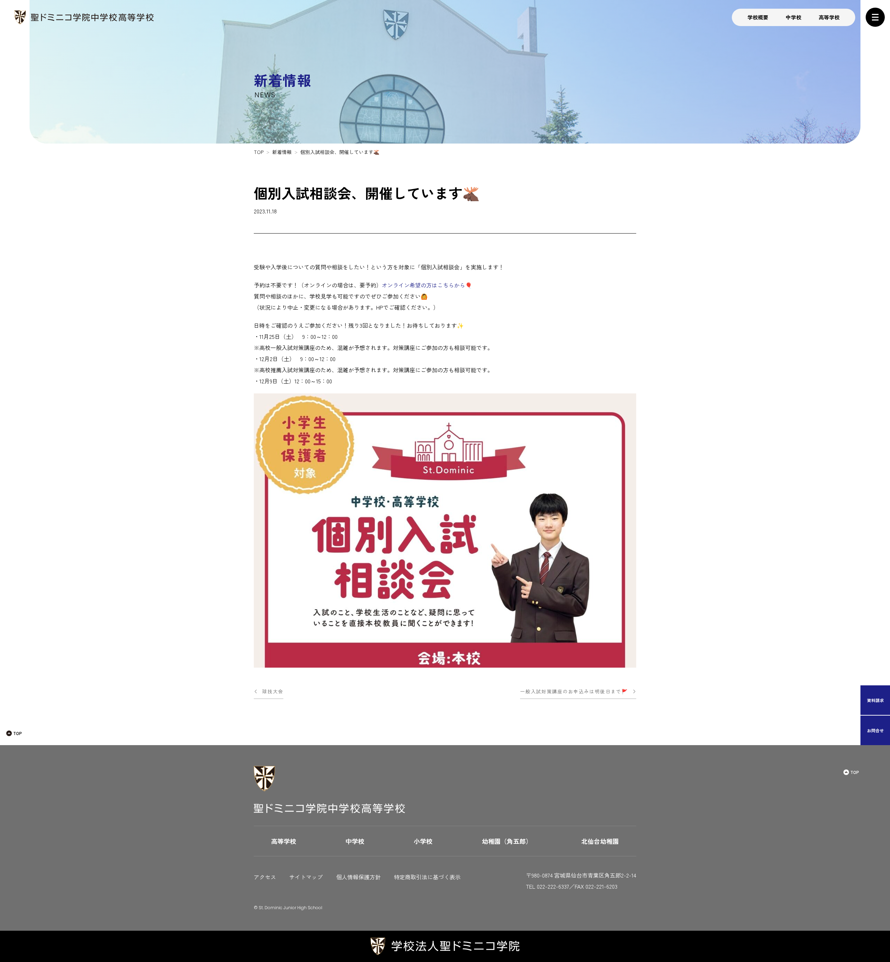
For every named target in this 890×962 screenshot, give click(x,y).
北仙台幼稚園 (600, 841)
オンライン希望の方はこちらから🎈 (427, 285)
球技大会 (272, 691)
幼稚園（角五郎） (507, 841)
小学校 (423, 841)
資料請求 (875, 700)
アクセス (265, 877)
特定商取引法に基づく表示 (427, 877)
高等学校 (283, 841)
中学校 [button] (793, 17)
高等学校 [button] (829, 17)
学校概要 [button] (757, 17)
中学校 (355, 841)
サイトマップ (306, 877)
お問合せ (875, 730)
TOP (17, 733)
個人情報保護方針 (358, 877)
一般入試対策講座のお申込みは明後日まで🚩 (574, 691)
